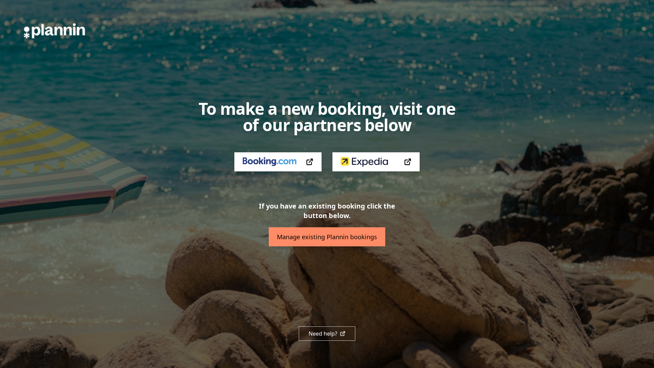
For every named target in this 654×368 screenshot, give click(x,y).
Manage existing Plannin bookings (327, 237)
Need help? (323, 333)
